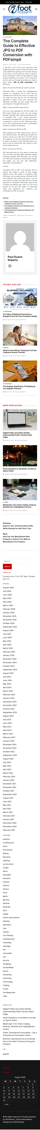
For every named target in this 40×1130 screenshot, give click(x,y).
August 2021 (8, 798)
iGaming (6, 921)
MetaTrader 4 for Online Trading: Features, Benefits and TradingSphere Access (20, 506)
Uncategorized (8, 37)
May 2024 (7, 684)
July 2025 (7, 634)
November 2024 (10, 662)
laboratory (7, 925)
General (6, 903)
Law (4, 928)
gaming (6, 900)
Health (5, 914)
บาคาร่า (6, 1054)
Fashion (6, 882)
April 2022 (7, 769)
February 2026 (9, 609)
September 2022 (10, 755)
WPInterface (19, 1122)
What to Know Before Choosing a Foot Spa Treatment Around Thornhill (19, 351)
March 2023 (8, 734)
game (5, 896)
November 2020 (10, 826)
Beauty (6, 853)
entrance (6, 878)
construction (8, 864)
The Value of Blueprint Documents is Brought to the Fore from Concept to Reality (20, 315)
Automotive (7, 850)
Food (5, 893)
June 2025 (7, 638)
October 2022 (8, 752)
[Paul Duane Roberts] (20, 237)
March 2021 (8, 812)
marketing (7, 943)
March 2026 (8, 605)
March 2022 (8, 773)
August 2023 (8, 716)
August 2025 (8, 630)
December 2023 (9, 702)
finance (6, 502)
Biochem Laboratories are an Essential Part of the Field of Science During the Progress (19, 1041)
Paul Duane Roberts (25, 64)
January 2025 (8, 655)
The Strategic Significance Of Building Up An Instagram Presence (19, 387)
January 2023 (8, 741)
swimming (7, 978)
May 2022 (7, 766)
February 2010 (9, 830)
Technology (8, 982)
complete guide (11, 215)
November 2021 (9, 787)
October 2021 (8, 791)
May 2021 (7, 805)
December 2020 (9, 823)
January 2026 (8, 613)
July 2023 (7, 720)
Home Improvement (11, 918)
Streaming (7, 975)
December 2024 (10, 659)
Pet (4, 950)
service (6, 960)
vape (5, 996)
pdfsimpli (5, 217)
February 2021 (9, 816)
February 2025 (9, 652)
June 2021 (7, 802)
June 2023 (7, 723)
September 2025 (10, 627)
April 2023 (7, 730)
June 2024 (7, 680)
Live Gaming (8, 935)
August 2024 (8, 673)
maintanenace (9, 939)
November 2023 (10, 705)
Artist (5, 846)
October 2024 (9, 666)
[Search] (36, 9)
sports (5, 971)
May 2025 (7, 641)
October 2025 (8, 623)
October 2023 (8, 709)
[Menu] (4, 9)
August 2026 (8, 588)
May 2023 (7, 727)
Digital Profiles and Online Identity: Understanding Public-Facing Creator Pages (17, 435)
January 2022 (8, 780)
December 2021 (9, 784)
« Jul (6, 1104)
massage (6, 347)
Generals (6, 907)
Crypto (6, 868)
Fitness (6, 889)
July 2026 (7, 591)
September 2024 (10, 670)
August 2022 (8, 759)
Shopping (7, 964)
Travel (5, 989)
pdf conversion (29, 215)
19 (14, 1094)
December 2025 (9, 616)
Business (7, 857)
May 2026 (7, 598)
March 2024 (8, 691)
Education (7, 875)
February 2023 (9, 737)
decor (5, 871)
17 (4, 1094)
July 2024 (7, 677)
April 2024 (7, 687)
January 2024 (8, 698)
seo (4, 957)
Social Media (8, 967)
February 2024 (9, 695)
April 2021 (7, 809)
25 (9, 1097)
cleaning (6, 860)
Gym (5, 910)
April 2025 (7, 645)
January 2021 (8, 819)
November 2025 (10, 620)
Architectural (8, 843)
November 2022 (10, 748)
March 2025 (8, 648)
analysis (6, 839)
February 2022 (9, 777)
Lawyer (6, 932)
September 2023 (10, 712)
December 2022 (9, 744)
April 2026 (7, 602)
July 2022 (7, 762)
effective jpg (20, 215)
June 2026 (7, 595)
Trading (6, 985)
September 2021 (10, 794)
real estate (7, 953)
